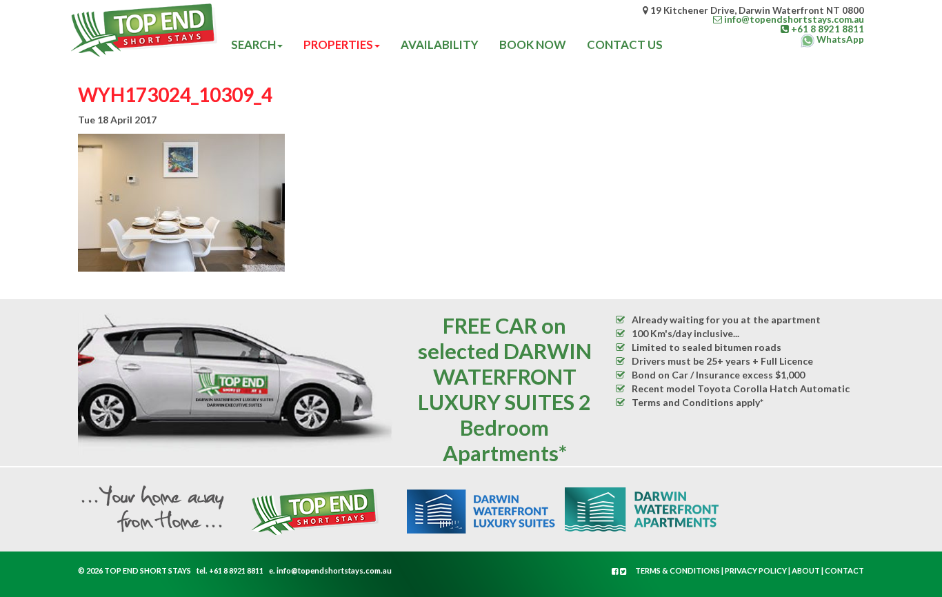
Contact (844, 570)
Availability (440, 44)
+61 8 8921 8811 (236, 570)
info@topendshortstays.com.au (334, 570)
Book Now (532, 44)
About (806, 570)
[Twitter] (623, 571)
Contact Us (625, 44)
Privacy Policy (756, 570)
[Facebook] (616, 571)
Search (253, 44)
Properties (338, 44)
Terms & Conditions (677, 570)
